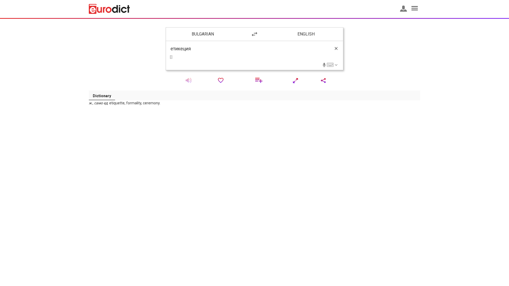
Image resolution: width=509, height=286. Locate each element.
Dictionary (102, 96)
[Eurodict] (109, 9)
